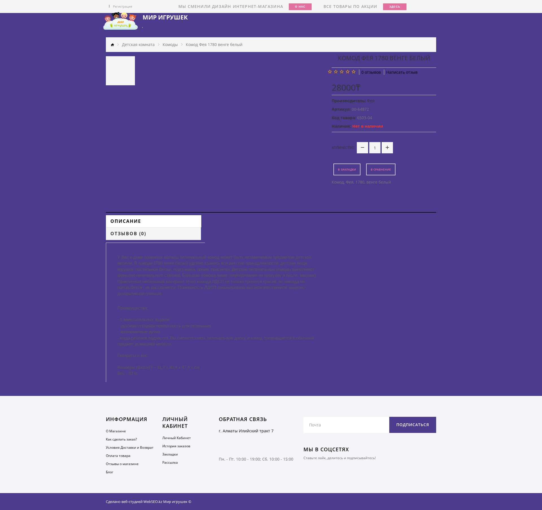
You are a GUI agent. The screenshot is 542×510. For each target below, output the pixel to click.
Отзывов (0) (128, 233)
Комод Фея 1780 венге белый (214, 44)
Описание (125, 221)
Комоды (170, 44)
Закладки (170, 454)
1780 (359, 182)
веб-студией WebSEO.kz (141, 501)
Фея (349, 182)
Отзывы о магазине (122, 463)
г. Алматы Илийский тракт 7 (246, 430)
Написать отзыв (402, 72)
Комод (338, 182)
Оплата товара (118, 455)
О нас (300, 6)
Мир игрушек (165, 17)
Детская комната (138, 44)
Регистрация (122, 6)
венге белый (378, 182)
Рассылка (170, 462)
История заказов (176, 446)
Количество (343, 147)
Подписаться (412, 424)
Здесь (394, 6)
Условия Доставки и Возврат (130, 447)
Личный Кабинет (176, 437)
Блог (109, 472)
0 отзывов (371, 72)
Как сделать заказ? (121, 439)
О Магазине (116, 431)
